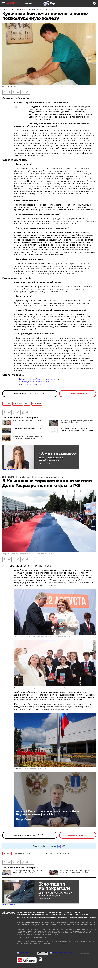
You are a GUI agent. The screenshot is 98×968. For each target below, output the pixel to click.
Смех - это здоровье (29, 384)
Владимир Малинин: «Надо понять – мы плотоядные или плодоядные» (27, 437)
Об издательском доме (26, 912)
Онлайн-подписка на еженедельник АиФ (32, 915)
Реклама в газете (55, 912)
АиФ (15, 86)
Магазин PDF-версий (72, 912)
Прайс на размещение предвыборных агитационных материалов (42, 918)
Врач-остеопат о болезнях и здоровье (38, 379)
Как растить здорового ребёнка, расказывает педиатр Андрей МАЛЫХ (76, 422)
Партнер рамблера (83, 953)
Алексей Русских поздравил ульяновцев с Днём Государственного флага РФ (47, 813)
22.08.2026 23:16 (8, 477)
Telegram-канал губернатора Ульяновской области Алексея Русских (28, 554)
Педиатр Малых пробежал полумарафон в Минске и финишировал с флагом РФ (75, 871)
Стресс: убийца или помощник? (35, 382)
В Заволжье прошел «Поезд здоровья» (27, 421)
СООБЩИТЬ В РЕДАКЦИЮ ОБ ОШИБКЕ (83, 918)
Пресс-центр (41, 912)
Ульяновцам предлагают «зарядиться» (27, 428)
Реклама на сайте (81, 915)
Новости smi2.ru (10, 470)
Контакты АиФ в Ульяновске (61, 915)
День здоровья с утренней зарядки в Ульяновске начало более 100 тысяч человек (76, 429)
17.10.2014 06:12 (7, 10)
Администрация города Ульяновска (32, 769)
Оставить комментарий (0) (78, 393)
